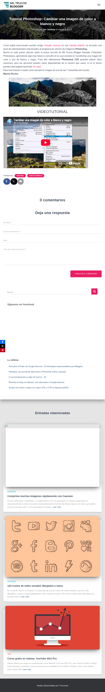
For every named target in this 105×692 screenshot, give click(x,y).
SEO (9, 654)
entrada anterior (76, 45)
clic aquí (37, 66)
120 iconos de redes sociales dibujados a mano (35, 585)
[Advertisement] (52, 335)
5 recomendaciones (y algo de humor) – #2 (27, 377)
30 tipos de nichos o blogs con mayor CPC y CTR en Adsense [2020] (38, 387)
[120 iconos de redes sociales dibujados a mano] (52, 546)
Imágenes (20, 175)
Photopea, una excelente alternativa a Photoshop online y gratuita (37, 372)
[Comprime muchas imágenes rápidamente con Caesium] (52, 455)
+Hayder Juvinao (52, 45)
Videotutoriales (35, 175)
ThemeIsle (63, 685)
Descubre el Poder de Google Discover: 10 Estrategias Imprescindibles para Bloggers (46, 366)
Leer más (57, 507)
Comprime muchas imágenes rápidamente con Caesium (40, 496)
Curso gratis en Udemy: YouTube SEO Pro (32, 658)
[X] (2, 346)
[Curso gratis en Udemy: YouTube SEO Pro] (52, 627)
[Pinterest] (2, 350)
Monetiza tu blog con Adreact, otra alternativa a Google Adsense (36, 382)
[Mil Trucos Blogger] (16, 4)
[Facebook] (2, 342)
